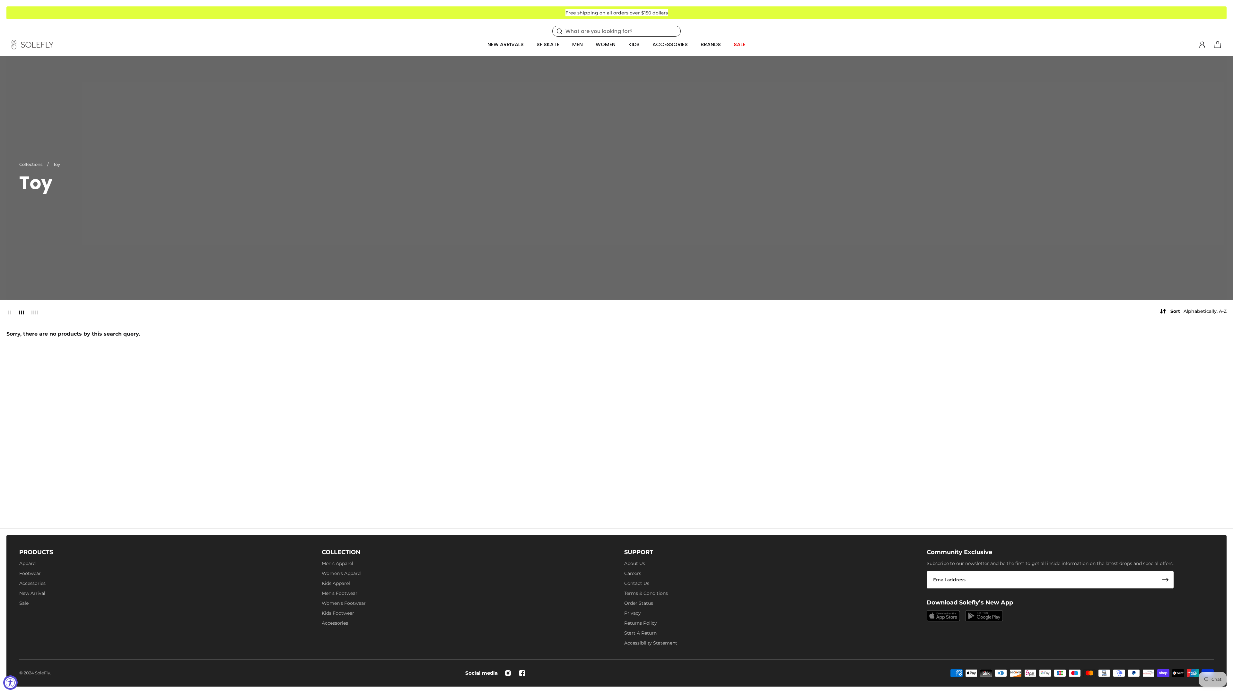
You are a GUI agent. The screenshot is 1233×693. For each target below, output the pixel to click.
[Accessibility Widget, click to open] (10, 682)
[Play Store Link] (984, 615)
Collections (31, 164)
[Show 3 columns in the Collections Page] (21, 312)
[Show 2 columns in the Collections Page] (9, 312)
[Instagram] (508, 673)
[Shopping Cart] (1217, 45)
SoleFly (42, 672)
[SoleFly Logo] (32, 45)
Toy (56, 164)
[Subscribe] (1166, 579)
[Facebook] (522, 673)
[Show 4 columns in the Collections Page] (35, 312)
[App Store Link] (943, 615)
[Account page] (1202, 45)
